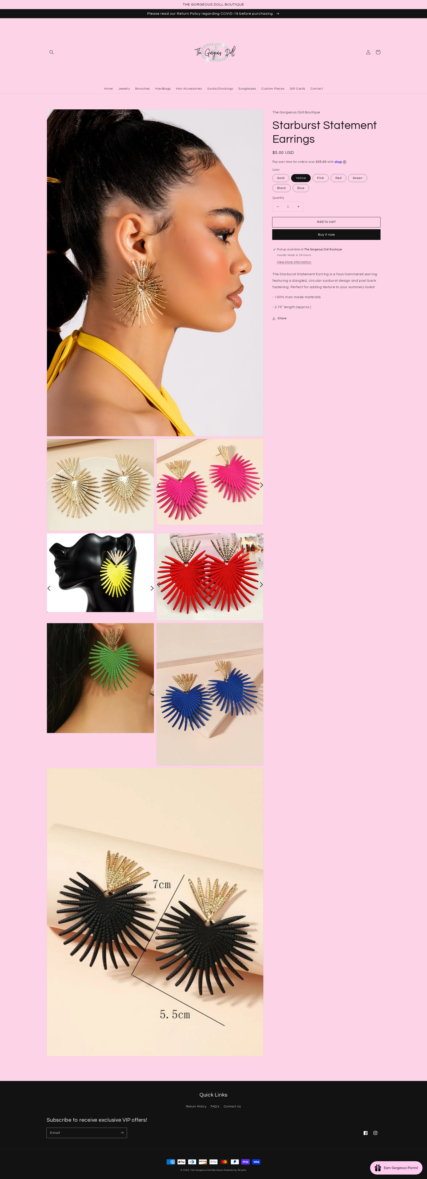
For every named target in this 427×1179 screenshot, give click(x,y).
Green (358, 178)
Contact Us (232, 1106)
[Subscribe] (122, 1133)
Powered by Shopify (235, 1170)
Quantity (278, 197)
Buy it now (326, 234)
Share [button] (282, 318)
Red (338, 178)
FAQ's (215, 1106)
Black (281, 188)
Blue (300, 188)
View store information (294, 262)
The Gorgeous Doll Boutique (206, 1170)
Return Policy (196, 1106)
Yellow (301, 178)
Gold (280, 178)
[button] (51, 52)
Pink (320, 178)
